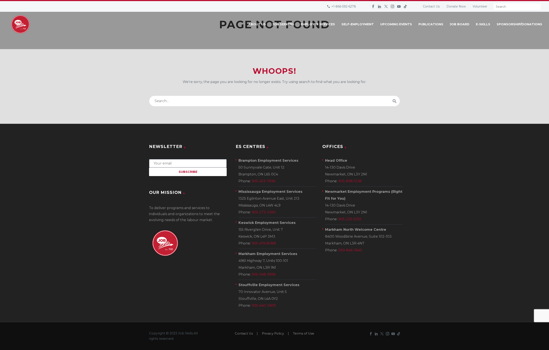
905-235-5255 (349, 219)
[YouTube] (399, 6)
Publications (430, 24)
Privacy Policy (273, 333)
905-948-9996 (264, 274)
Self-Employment (357, 24)
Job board (459, 24)
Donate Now (456, 6)
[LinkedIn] (379, 6)
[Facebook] (373, 6)
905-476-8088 (264, 243)
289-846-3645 (350, 250)
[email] (188, 163)
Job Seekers (283, 24)
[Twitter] (386, 6)
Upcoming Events (396, 24)
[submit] (394, 101)
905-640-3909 (264, 305)
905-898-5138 (350, 181)
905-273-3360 (264, 212)
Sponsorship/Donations (519, 24)
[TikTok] (405, 6)
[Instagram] (392, 6)
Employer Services (318, 24)
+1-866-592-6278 (343, 6)
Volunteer (480, 6)
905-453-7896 (263, 181)
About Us (257, 24)
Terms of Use (303, 333)
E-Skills (483, 24)
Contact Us (431, 6)
